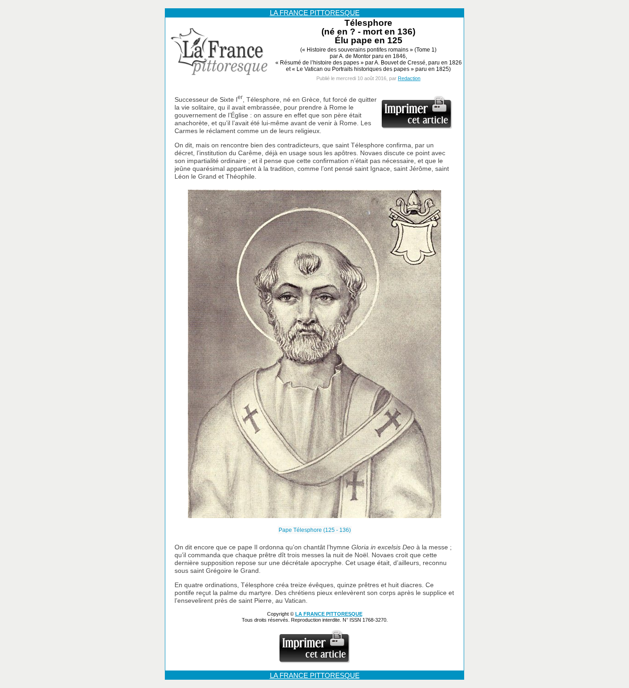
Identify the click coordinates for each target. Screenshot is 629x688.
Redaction (409, 78)
